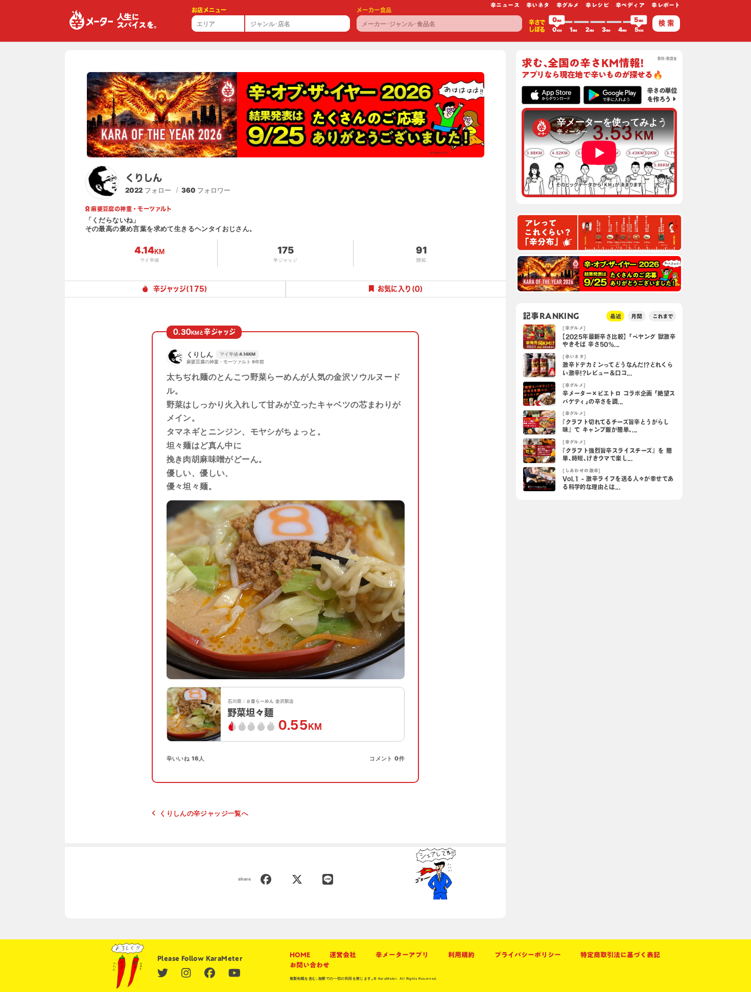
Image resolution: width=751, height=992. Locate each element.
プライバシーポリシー (528, 954)
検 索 (666, 23)
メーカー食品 (374, 10)
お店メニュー (209, 10)
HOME (300, 954)
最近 (615, 316)
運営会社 (343, 954)
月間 (636, 316)
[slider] (556, 22)
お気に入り (400, 288)
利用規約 (461, 954)
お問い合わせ (310, 964)
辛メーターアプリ (402, 954)
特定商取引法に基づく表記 (620, 954)
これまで (662, 316)
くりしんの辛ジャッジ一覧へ (203, 813)
